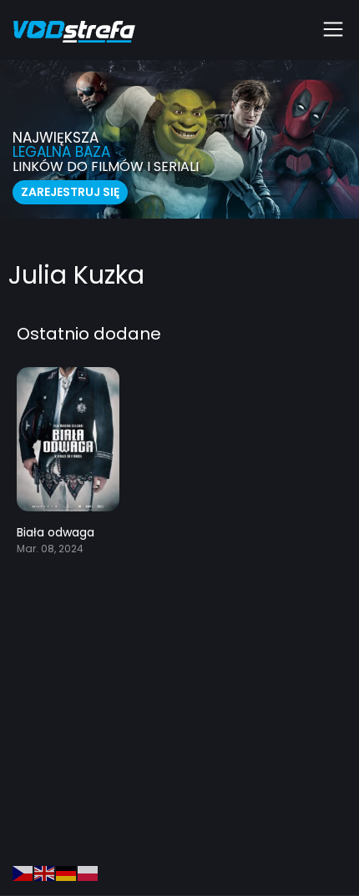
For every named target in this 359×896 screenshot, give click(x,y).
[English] (45, 872)
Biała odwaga (55, 532)
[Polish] (88, 872)
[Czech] (23, 872)
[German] (67, 872)
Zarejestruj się (70, 192)
